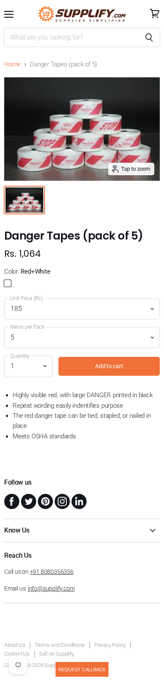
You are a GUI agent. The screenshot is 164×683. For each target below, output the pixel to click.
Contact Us (17, 654)
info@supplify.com (51, 588)
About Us (14, 645)
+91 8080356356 (52, 571)
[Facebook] (11, 500)
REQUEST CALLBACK (82, 669)
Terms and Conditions (59, 645)
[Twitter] (27, 500)
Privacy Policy (110, 645)
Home (12, 64)
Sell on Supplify (56, 654)
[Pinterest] (44, 500)
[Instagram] (61, 500)
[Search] (149, 37)
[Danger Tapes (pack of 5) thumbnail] (24, 200)
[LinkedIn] (78, 500)
